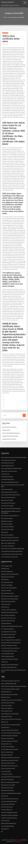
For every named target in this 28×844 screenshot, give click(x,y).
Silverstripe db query (6, 623)
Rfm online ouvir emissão (7, 500)
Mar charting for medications (9, 427)
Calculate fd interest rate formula (10, 436)
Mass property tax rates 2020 (8, 785)
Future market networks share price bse (10, 494)
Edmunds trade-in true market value (9, 540)
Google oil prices (6, 430)
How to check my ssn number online (9, 557)
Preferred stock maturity (7, 476)
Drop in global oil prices (6, 711)
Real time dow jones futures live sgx (9, 798)
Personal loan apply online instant (9, 812)
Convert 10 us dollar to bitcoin (8, 497)
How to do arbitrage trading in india (10, 482)
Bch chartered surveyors (7, 518)
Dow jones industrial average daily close (10, 642)
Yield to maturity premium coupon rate (10, 680)
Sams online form (5, 727)
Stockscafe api (4, 532)
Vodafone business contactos (9, 439)
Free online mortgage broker (8, 637)
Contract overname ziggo (7, 529)
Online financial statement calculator (10, 596)
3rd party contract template (7, 746)
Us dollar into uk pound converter (9, 818)
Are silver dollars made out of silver (9, 749)
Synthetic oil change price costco (9, 645)
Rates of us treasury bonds (7, 779)
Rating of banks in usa (6, 691)
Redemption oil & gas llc (7, 521)
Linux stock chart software (7, 505)
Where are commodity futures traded (10, 782)
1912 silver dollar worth (6, 809)
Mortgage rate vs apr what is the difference (11, 700)
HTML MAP (19, 841)
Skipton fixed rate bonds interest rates (10, 757)
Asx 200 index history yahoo (7, 479)
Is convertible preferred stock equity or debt (11, 554)
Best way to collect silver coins (8, 618)
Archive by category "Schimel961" (16, 17)
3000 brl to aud (4, 722)
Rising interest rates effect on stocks (9, 760)
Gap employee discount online (8, 634)
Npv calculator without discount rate (10, 515)
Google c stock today (6, 590)
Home (5, 17)
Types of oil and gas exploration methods (11, 793)
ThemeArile (13, 841)
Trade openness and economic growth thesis (11, 551)
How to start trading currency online (10, 537)
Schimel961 (5, 33)
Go (24, 415)
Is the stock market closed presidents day (11, 733)
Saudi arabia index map (6, 489)
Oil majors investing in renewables (9, 741)
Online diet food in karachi (7, 463)
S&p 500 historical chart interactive (9, 765)
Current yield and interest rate (8, 460)
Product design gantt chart (7, 465)
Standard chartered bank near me (9, 612)
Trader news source (6, 604)
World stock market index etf (8, 620)
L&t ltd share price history (7, 787)
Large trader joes (5, 474)
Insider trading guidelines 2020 (8, 683)
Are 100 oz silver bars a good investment (10, 724)
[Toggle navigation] (25, 2)
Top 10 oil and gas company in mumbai (10, 689)
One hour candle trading (7, 752)
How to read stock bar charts (8, 768)
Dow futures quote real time (7, 702)
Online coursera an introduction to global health (12, 548)
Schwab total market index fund (8, 667)
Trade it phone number (6, 774)
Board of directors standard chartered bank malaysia (14, 457)
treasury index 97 (7, 2)
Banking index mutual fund (7, 577)
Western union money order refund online (11, 719)
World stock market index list (8, 763)
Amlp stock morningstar (6, 524)
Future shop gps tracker (6, 566)
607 (2, 831)
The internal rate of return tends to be (10, 648)
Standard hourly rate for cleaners (9, 492)
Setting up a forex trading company (9, 598)
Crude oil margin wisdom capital (9, 801)
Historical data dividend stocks (8, 823)
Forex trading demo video (7, 653)
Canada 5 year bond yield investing (9, 659)
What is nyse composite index (8, 543)
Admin (6, 44)
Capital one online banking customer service (11, 626)
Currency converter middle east (8, 609)
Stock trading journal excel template (10, 713)
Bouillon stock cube (5, 697)
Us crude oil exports (6, 771)
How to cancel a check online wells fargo (10, 508)
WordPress (17, 840)
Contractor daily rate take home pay (9, 730)
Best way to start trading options (9, 588)
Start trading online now (7, 582)
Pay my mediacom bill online (8, 804)
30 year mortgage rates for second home (11, 640)
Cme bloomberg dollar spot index (9, 651)
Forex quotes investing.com (7, 546)
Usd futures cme (5, 607)
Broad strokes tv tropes (6, 716)
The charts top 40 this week (7, 826)
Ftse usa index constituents (7, 526)
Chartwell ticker (5, 579)
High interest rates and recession (9, 471)
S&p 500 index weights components (9, 735)
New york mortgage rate (7, 571)
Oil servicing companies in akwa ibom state (11, 468)
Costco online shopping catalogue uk (11, 433)
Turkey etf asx (4, 662)
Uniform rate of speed (6, 705)
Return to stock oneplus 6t (7, 535)
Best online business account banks (9, 694)
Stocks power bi (5, 829)
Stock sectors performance (7, 738)
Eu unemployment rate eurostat (8, 631)
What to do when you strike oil (8, 601)
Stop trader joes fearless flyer (8, 503)
